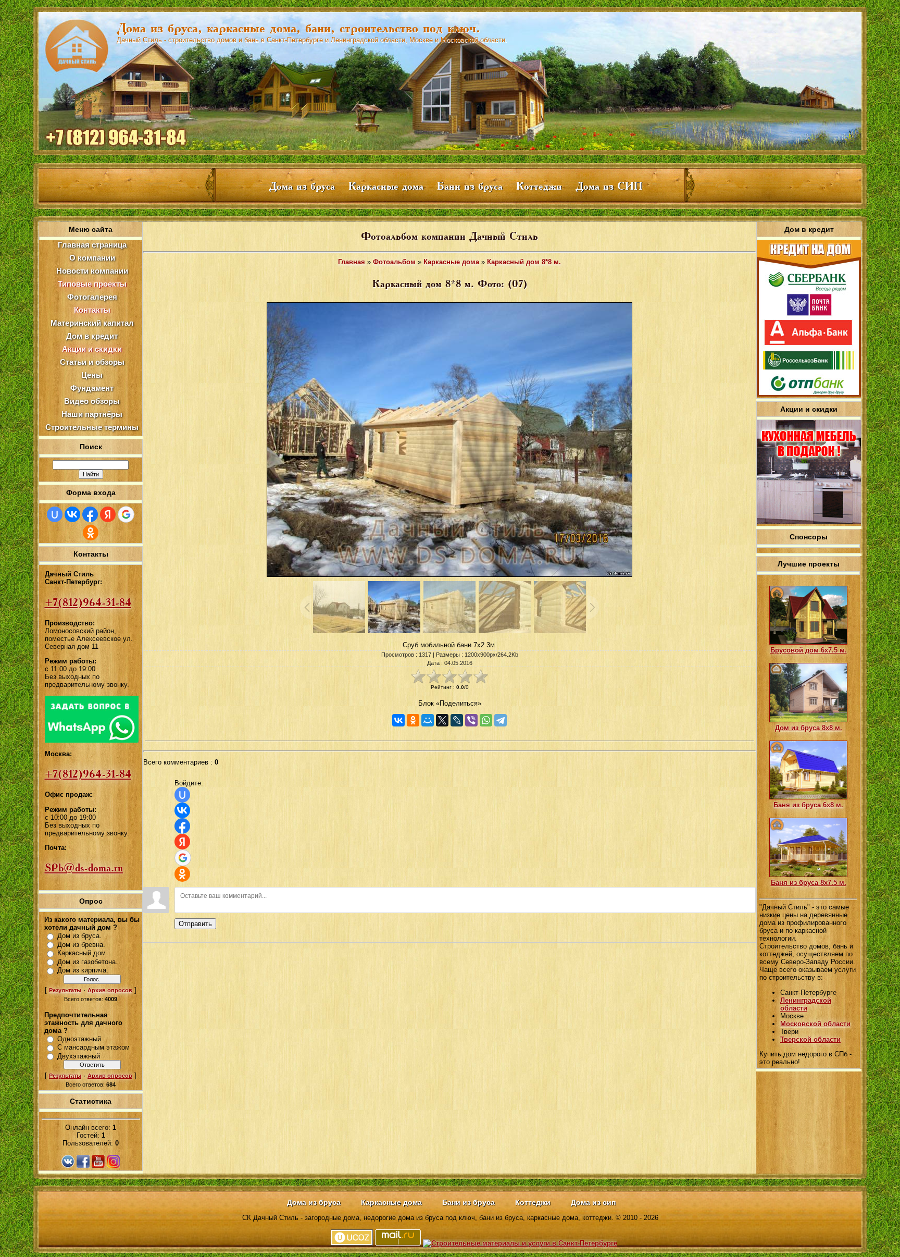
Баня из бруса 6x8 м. (808, 805)
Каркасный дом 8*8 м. (524, 262)
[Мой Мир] (427, 720)
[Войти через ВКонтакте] (72, 514)
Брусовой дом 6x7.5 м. (808, 650)
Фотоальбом (395, 262)
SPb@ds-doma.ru (84, 867)
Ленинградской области (805, 1004)
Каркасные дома (451, 262)
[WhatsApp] (486, 720)
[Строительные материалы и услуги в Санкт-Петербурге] (520, 1243)
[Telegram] (500, 720)
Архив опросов (110, 990)
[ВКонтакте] (398, 720)
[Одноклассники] (413, 720)
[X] (442, 720)
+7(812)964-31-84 (88, 602)
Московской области (815, 1024)
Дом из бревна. (81, 944)
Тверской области (810, 1039)
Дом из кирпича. (82, 970)
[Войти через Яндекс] (108, 514)
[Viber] (471, 720)
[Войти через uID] (55, 514)
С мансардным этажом (93, 1047)
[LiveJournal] (457, 720)
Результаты (65, 990)
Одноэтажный (79, 1039)
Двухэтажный (78, 1056)
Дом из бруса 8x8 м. (808, 728)
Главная (352, 262)
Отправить (195, 924)
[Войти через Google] (126, 514)
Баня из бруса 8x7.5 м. (808, 882)
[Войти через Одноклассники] (90, 532)
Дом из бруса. (79, 936)
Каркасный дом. (82, 953)
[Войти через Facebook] (90, 514)
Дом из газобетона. (87, 962)
